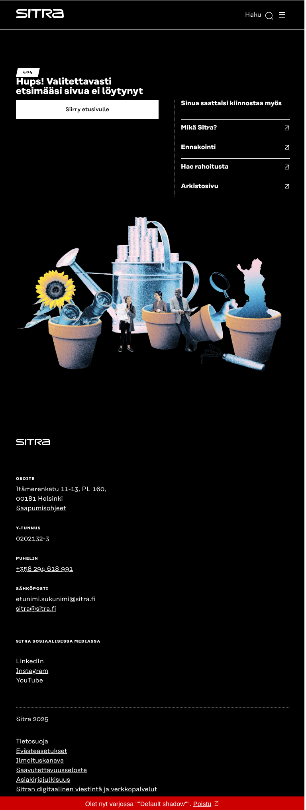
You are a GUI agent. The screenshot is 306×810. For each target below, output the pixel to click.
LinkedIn (30, 661)
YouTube (29, 680)
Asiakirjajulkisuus (43, 779)
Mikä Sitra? (199, 127)
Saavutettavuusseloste (51, 770)
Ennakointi (198, 147)
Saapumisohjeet (41, 508)
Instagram (32, 670)
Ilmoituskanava (40, 760)
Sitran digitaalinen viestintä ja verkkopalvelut (86, 789)
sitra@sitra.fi (36, 608)
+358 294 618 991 (44, 568)
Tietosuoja (32, 741)
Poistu (202, 804)
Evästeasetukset (41, 751)
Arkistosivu (199, 186)
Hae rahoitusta (205, 166)
